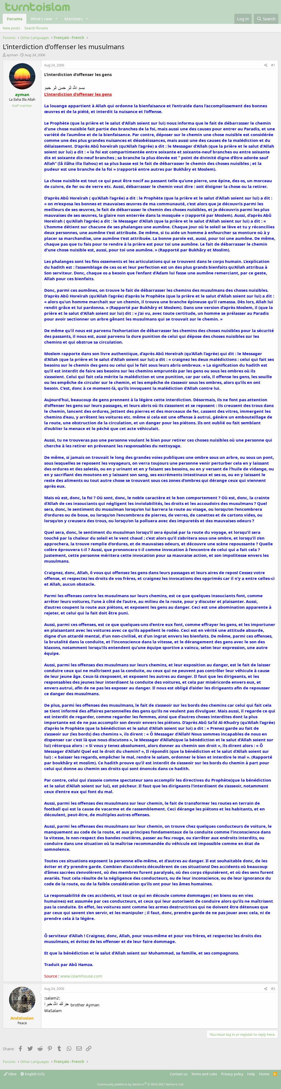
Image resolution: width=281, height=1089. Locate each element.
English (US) (34, 1073)
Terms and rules (204, 1073)
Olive (11, 1073)
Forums (14, 18)
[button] (56, 19)
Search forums (36, 28)
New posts (11, 28)
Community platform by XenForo (140, 1084)
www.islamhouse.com (81, 976)
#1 (273, 65)
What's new (41, 18)
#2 (273, 988)
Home (264, 1073)
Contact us (178, 1073)
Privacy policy (232, 1073)
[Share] (265, 65)
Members (73, 18)
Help (251, 1073)
